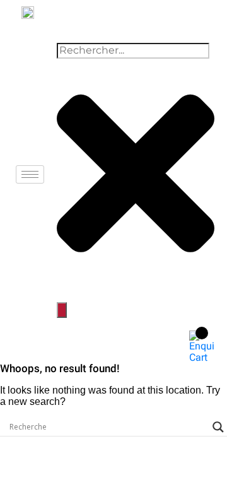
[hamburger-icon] (30, 174)
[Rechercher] (62, 309)
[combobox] (133, 50)
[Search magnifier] (218, 427)
